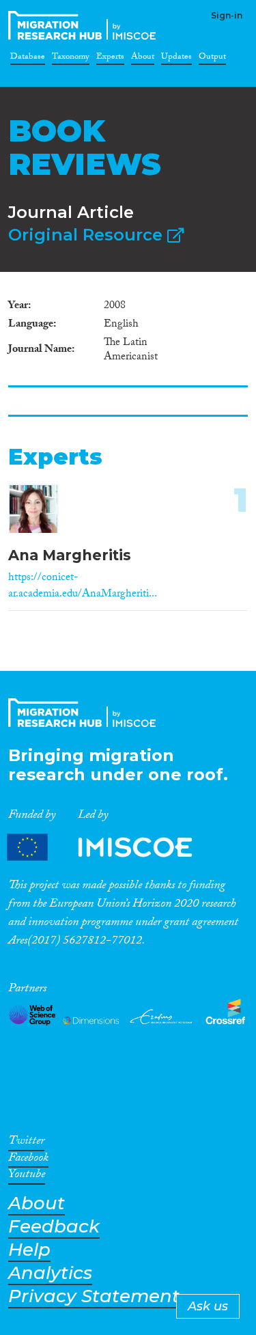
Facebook (28, 1160)
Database (27, 59)
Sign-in (226, 15)
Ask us (208, 1306)
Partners (111, 847)
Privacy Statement (94, 1296)
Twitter (26, 1143)
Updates (176, 59)
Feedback (54, 1226)
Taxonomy (70, 59)
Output (212, 59)
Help (29, 1250)
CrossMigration (84, 25)
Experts (110, 59)
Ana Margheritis (69, 555)
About (142, 59)
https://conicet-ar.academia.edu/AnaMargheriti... (82, 586)
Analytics (50, 1273)
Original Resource (87, 235)
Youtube (26, 1176)
